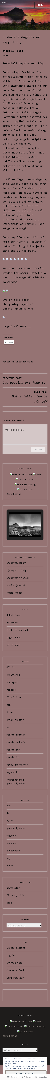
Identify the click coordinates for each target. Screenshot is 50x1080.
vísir (10, 865)
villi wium (13, 645)
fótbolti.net (15, 697)
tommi (6, 55)
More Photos (14, 493)
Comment (38, 449)
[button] (19, 529)
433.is (11, 667)
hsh (9, 704)
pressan (11, 843)
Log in (11, 955)
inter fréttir (15, 719)
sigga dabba (14, 637)
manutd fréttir (16, 734)
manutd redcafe (16, 742)
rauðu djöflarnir (17, 764)
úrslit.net (13, 674)
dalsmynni (13, 622)
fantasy (11, 689)
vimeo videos (15, 592)
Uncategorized (24, 361)
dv (8, 813)
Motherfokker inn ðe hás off (29, 396)
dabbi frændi (15, 615)
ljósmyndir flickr (18, 577)
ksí (9, 727)
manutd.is (13, 757)
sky (9, 858)
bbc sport (13, 682)
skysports (13, 772)
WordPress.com (15, 977)
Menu (40, 4)
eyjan (10, 820)
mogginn (11, 835)
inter (10, 712)
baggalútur (13, 887)
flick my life (15, 895)
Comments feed (15, 970)
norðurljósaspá (16, 585)
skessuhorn (13, 850)
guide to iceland (17, 630)
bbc (9, 805)
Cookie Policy (29, 1068)
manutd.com (13, 749)
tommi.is (5, 3)
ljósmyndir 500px (17, 570)
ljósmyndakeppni (17, 562)
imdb (9, 902)
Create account (16, 947)
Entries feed (15, 962)
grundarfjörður (16, 828)
